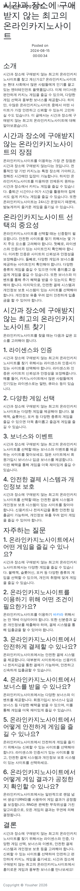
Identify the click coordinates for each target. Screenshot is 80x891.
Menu (63, 6)
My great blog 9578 (23, 6)
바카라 (58, 614)
